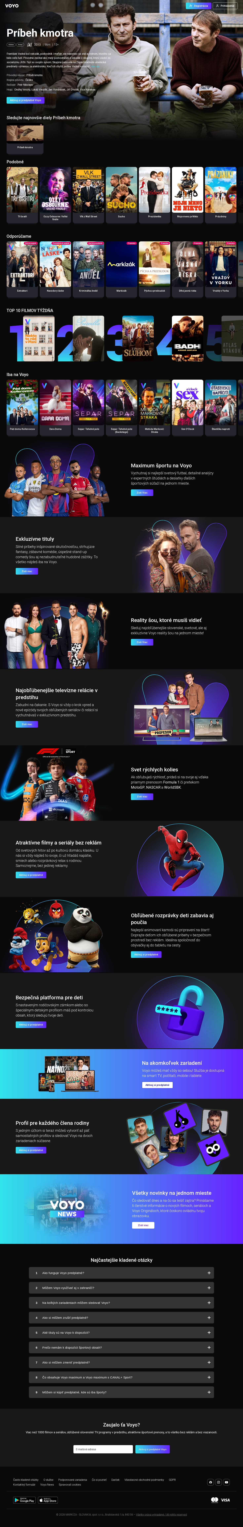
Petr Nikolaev (25, 84)
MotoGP (138, 787)
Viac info (95, 66)
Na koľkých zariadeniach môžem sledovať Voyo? (73, 1303)
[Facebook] (210, 1482)
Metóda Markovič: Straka (154, 430)
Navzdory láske (55, 290)
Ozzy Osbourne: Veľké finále (55, 218)
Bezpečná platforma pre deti (49, 997)
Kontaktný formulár (24, 1484)
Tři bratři (22, 216)
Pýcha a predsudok (154, 290)
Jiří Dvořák (72, 89)
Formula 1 (171, 782)
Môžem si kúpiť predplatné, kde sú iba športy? (71, 1392)
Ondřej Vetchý (22, 89)
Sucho (121, 216)
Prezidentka (154, 216)
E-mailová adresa (86, 1449)
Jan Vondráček (56, 89)
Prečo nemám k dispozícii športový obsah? (69, 1347)
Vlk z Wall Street (88, 216)
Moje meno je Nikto (187, 216)
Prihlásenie (227, 5)
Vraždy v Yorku (221, 290)
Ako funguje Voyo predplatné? (60, 1273)
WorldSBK (172, 787)
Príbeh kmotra (25, 147)
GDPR (172, 1479)
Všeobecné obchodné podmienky (144, 1479)
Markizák (121, 290)
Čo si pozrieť (99, 1479)
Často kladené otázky (26, 1479)
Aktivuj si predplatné (31, 874)
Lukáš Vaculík (39, 89)
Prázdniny (220, 216)
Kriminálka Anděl (88, 290)
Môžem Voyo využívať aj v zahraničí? (65, 1288)
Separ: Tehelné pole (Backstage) (121, 430)
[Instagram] (218, 1482)
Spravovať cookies (70, 1484)
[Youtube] (226, 1482)
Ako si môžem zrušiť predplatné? (62, 1317)
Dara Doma (55, 429)
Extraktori (22, 290)
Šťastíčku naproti (221, 429)
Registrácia (201, 5)
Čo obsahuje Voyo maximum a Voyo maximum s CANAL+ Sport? (84, 1377)
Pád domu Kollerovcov (22, 429)
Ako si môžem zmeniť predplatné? (63, 1362)
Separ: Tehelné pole (88, 429)
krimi (20, 45)
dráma (11, 45)
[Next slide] (237, 196)
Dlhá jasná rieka (187, 290)
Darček (115, 1479)
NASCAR (153, 787)
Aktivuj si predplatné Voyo (25, 100)
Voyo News (47, 1484)
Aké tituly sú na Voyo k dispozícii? (63, 1332)
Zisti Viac (142, 492)
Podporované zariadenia (72, 1479)
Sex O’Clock (187, 429)
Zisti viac (27, 571)
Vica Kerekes (87, 89)
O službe (48, 1479)
